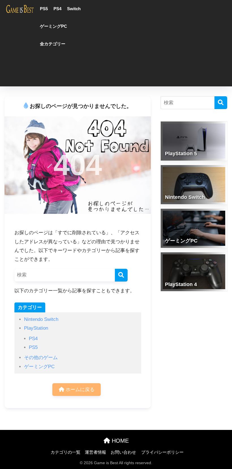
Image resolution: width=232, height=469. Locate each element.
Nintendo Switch (41, 319)
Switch (74, 8)
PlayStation (36, 328)
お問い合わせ (123, 452)
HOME (119, 441)
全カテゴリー (52, 43)
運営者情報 (95, 452)
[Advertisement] (163, 44)
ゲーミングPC (53, 26)
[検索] (121, 275)
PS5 (44, 8)
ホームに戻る (79, 389)
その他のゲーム (41, 357)
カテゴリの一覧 (65, 452)
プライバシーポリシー (162, 452)
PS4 (57, 8)
